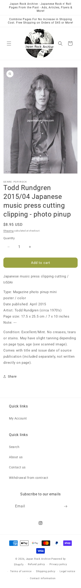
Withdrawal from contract (28, 478)
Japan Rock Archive (38, 558)
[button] (9, 43)
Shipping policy (45, 571)
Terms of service (21, 571)
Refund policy (36, 564)
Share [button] (12, 376)
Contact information (42, 578)
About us (16, 457)
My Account (18, 418)
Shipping (8, 230)
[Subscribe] (66, 506)
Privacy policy (58, 564)
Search (14, 447)
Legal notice (67, 571)
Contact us (17, 467)
